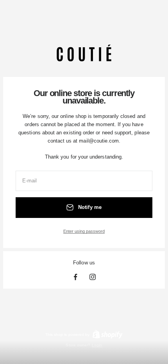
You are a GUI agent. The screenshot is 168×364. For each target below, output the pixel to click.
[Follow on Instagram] (93, 277)
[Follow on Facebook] (75, 277)
